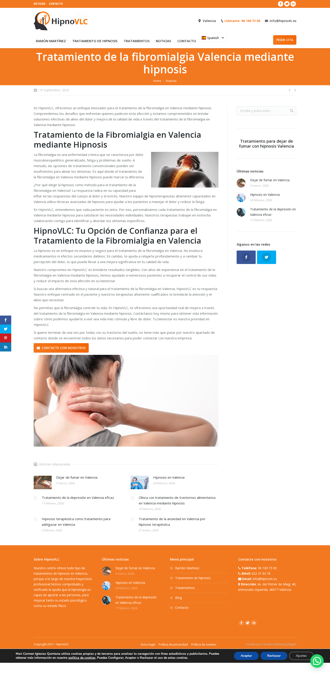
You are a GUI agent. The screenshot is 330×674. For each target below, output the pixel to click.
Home (157, 81)
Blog (178, 597)
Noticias (171, 81)
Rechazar (274, 656)
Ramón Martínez (187, 568)
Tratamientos (185, 588)
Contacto (182, 607)
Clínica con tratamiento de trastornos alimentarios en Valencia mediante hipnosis (177, 500)
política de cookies (81, 658)
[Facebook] (280, 4)
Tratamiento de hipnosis (193, 578)
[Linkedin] (293, 4)
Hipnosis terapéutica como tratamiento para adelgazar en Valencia (76, 522)
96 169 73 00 (267, 568)
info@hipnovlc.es (283, 21)
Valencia (209, 21)
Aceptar (246, 656)
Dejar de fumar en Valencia (76, 477)
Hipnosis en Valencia (169, 477)
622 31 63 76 (261, 573)
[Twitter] (287, 4)
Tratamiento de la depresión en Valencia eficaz (78, 497)
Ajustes (301, 656)
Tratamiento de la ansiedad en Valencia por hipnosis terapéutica (172, 522)
